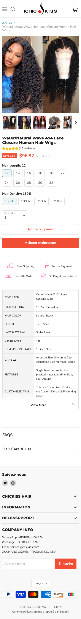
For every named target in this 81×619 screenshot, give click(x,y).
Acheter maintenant (40, 242)
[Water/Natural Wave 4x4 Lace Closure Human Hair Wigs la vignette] (9, 122)
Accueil (7, 23)
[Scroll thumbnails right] (74, 122)
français (38, 583)
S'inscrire (66, 563)
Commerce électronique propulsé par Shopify (40, 612)
